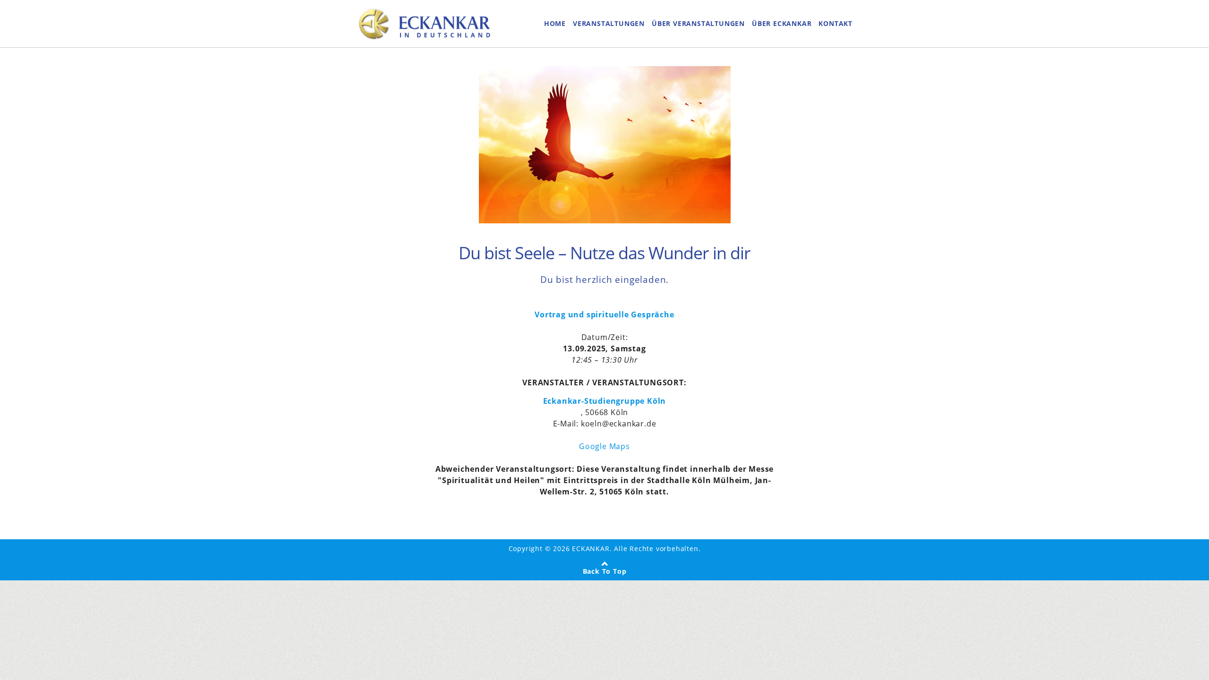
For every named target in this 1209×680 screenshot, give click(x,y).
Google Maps (604, 446)
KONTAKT (835, 23)
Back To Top (605, 571)
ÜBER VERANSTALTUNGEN (698, 23)
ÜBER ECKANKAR (781, 23)
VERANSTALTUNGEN (609, 23)
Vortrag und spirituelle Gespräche (604, 314)
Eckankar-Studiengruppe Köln (604, 401)
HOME (555, 23)
